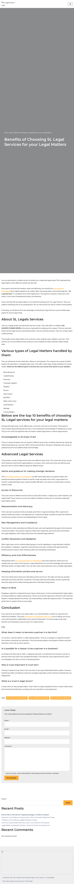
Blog (11, 132)
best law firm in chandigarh (39, 698)
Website (7, 738)
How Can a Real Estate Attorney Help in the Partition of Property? (25, 823)
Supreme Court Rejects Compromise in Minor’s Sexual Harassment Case (27, 817)
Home (6, 132)
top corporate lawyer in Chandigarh (29, 561)
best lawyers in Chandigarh (60, 698)
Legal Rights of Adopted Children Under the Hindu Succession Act (25, 825)
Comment (8, 746)
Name (6, 720)
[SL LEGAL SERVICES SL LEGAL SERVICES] (9, 4)
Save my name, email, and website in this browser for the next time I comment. (32, 773)
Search (3, 799)
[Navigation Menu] (70, 4)
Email (6, 729)
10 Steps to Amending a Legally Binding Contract (19, 820)
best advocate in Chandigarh (17, 698)
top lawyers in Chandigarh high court (38, 616)
